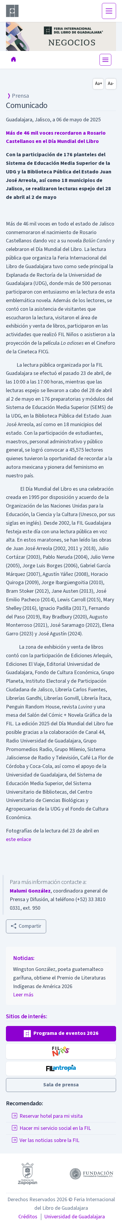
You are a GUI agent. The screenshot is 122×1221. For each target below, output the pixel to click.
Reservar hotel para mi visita (51, 1116)
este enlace (18, 839)
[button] (61, 1033)
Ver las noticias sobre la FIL (49, 1140)
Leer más (23, 994)
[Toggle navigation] (109, 11)
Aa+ (98, 83)
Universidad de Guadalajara (72, 1216)
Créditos (27, 1216)
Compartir (30, 926)
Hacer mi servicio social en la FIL (55, 1128)
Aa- (111, 83)
